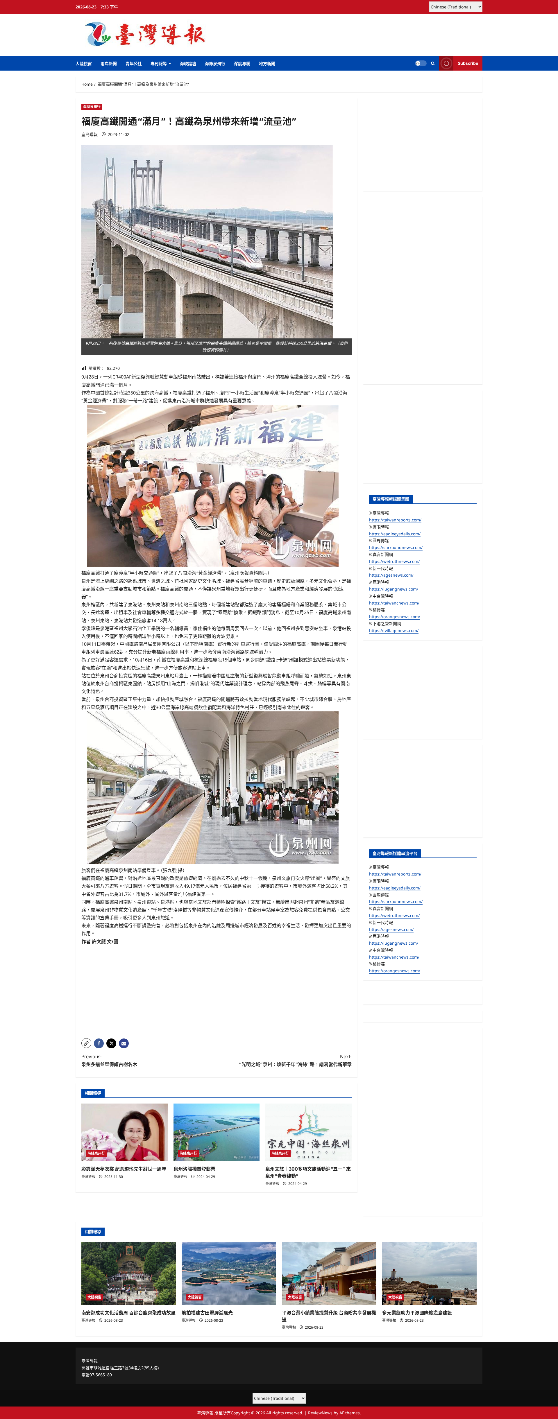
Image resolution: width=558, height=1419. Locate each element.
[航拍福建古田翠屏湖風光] (229, 1273)
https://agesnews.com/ (391, 575)
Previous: (109, 1060)
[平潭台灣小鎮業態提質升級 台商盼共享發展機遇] (329, 1273)
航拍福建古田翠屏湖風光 (207, 1313)
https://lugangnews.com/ (393, 589)
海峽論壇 (188, 63)
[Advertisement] (216, 993)
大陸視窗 (84, 63)
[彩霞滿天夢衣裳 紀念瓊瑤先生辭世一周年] (124, 1132)
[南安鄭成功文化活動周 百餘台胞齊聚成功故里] (128, 1273)
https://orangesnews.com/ (394, 616)
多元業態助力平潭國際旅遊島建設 (417, 1313)
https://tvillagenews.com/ (394, 630)
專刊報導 (159, 63)
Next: (295, 1060)
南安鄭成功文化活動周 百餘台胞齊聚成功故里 (128, 1313)
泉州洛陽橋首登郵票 (194, 1169)
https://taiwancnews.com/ (394, 603)
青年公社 (134, 63)
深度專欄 (242, 63)
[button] (433, 63)
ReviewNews (320, 1413)
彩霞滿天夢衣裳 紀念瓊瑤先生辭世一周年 (123, 1169)
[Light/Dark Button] (421, 63)
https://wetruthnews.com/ (394, 561)
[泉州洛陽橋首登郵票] (217, 1132)
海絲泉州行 (215, 63)
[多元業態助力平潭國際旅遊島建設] (429, 1273)
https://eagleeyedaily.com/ (395, 534)
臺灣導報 (89, 134)
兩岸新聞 (109, 63)
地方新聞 (267, 63)
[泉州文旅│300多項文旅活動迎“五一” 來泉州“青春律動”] (308, 1132)
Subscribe (468, 63)
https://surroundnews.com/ (396, 547)
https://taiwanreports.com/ (395, 520)
